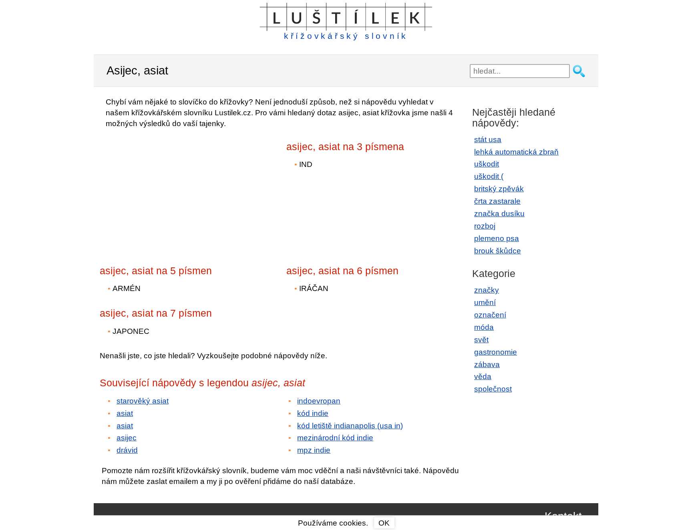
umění (485, 302)
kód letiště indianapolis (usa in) (350, 426)
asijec (127, 438)
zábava (487, 364)
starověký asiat (143, 401)
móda (484, 327)
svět (481, 339)
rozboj (484, 226)
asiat (125, 413)
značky (486, 290)
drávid (127, 450)
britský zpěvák (499, 189)
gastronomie (495, 352)
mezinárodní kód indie (335, 438)
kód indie (312, 413)
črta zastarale (497, 201)
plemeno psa (496, 238)
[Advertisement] (170, 191)
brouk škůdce (497, 251)
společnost (493, 389)
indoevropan (318, 401)
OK (384, 523)
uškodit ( (488, 176)
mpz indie (313, 450)
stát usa (487, 139)
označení (490, 315)
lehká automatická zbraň (516, 152)
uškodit (486, 164)
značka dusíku (499, 213)
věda (482, 376)
